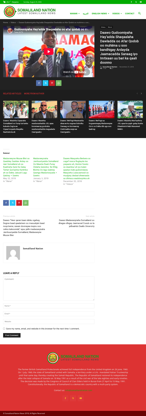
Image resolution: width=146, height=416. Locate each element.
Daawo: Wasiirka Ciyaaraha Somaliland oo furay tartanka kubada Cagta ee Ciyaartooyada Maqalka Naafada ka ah (15, 126)
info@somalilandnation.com (78, 390)
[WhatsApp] (58, 83)
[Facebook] (131, 2)
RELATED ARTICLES (12, 93)
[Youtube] (141, 2)
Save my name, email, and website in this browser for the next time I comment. (43, 328)
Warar (73, 13)
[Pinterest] (52, 83)
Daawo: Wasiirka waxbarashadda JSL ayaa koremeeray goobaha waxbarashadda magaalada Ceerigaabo (43, 126)
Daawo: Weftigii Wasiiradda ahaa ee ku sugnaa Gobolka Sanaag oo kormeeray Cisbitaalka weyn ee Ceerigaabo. (72, 126)
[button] (139, 13)
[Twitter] (136, 2)
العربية (85, 13)
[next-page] (141, 93)
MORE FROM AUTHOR (34, 93)
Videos (116, 13)
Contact (129, 13)
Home (5, 22)
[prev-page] (137, 93)
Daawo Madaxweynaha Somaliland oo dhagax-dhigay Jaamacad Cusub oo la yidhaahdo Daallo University (76, 223)
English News (99, 13)
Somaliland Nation (110, 67)
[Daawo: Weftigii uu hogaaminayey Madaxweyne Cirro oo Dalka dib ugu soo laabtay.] (101, 109)
